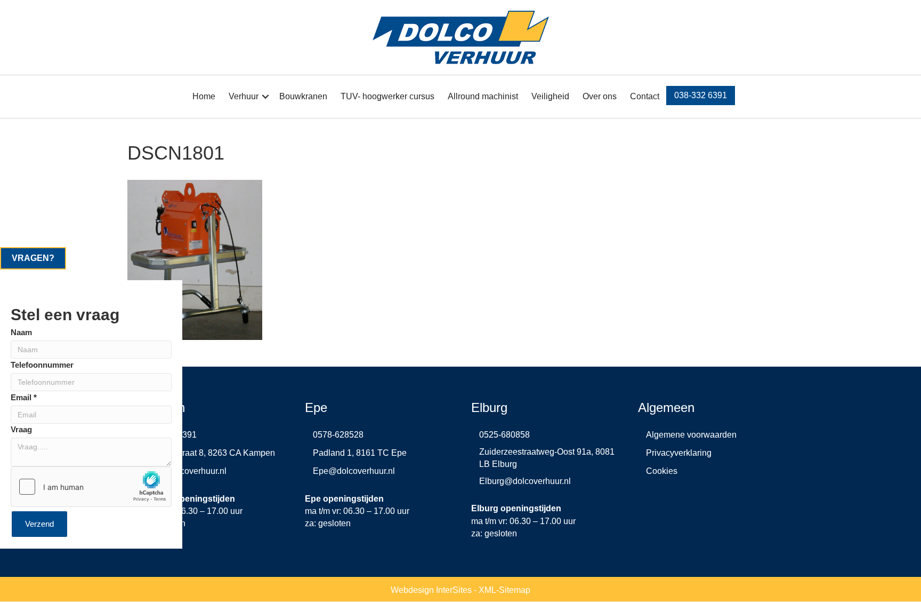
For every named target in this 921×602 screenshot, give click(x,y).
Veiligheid (550, 96)
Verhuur (243, 96)
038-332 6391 (700, 95)
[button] (265, 96)
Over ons (600, 96)
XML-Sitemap (504, 590)
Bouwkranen (303, 96)
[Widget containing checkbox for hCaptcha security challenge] (91, 486)
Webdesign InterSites (431, 590)
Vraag (21, 429)
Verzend (39, 523)
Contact (644, 96)
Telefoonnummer (42, 364)
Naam (21, 331)
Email (24, 396)
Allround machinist (483, 96)
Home (203, 96)
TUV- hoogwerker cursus (387, 96)
